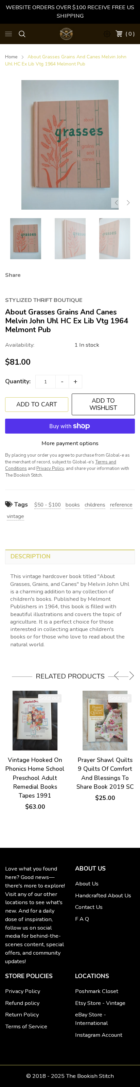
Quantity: (18, 381)
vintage (15, 516)
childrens (95, 504)
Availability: (19, 345)
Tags (20, 504)
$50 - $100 (47, 504)
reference (121, 504)
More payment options (70, 443)
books (73, 504)
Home (11, 57)
